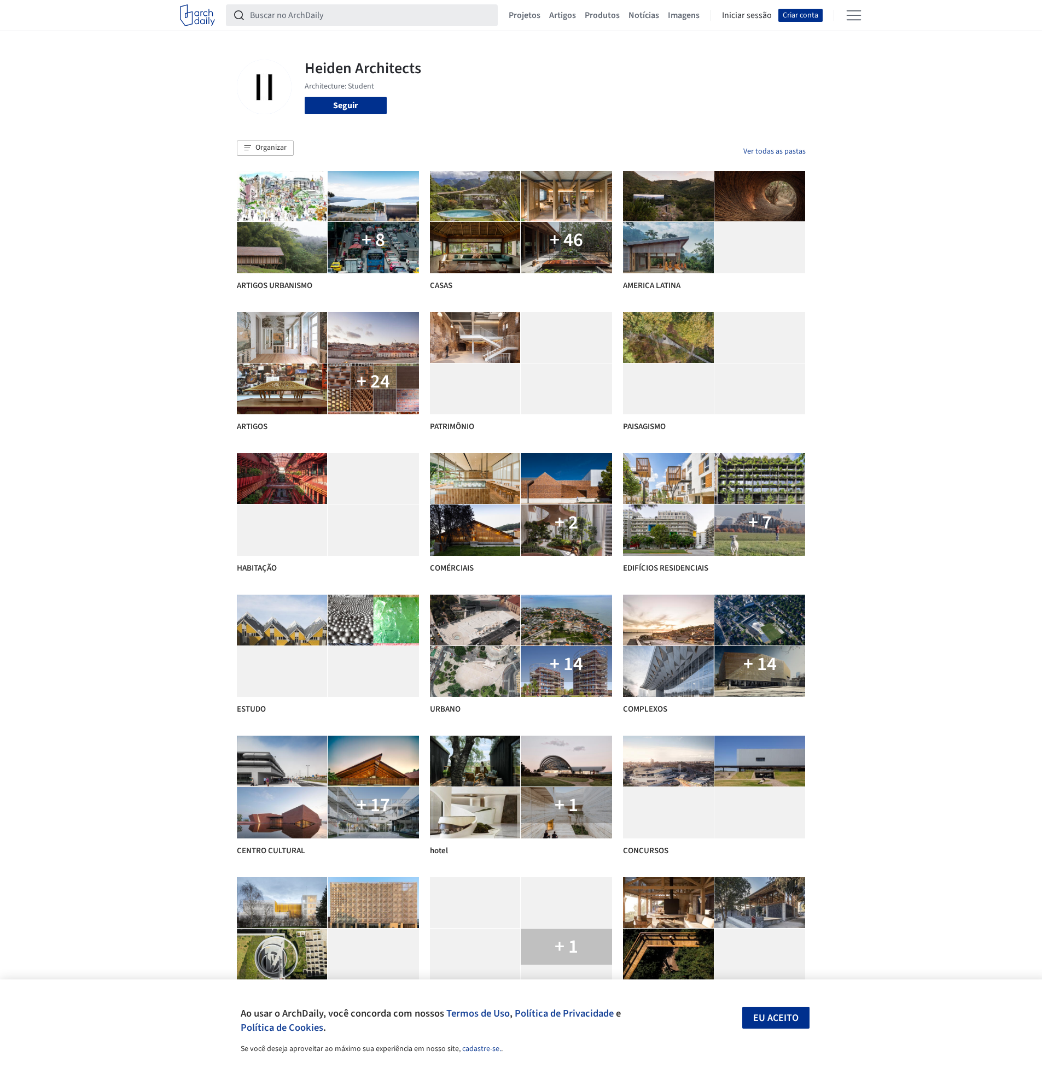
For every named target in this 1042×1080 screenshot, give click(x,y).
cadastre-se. (481, 1048)
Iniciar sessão (747, 15)
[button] (265, 148)
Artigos (562, 15)
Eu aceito (776, 1018)
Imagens (684, 15)
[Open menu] (854, 15)
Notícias (643, 15)
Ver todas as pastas (774, 151)
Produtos (602, 15)
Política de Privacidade (564, 1013)
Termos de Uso (478, 1013)
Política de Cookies (282, 1027)
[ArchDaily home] (197, 15)
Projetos (524, 15)
